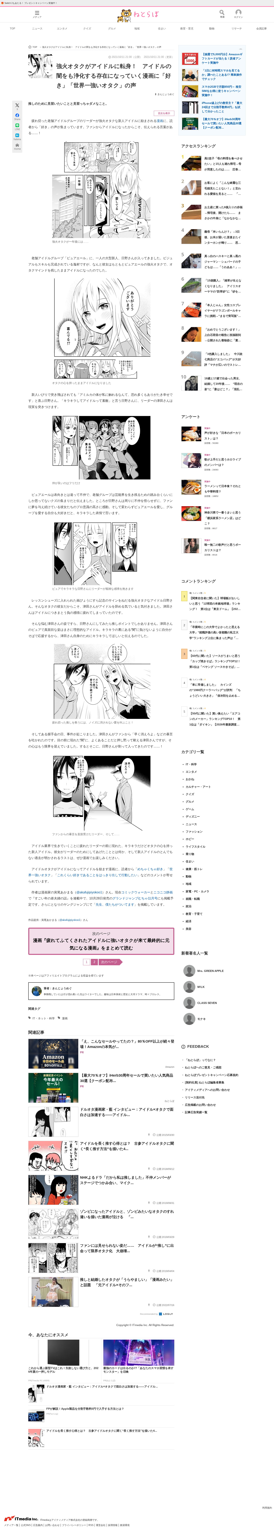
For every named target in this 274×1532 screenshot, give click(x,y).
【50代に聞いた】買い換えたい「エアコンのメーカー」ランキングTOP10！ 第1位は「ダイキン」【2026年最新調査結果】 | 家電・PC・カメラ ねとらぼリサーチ (215, 724)
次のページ (109, 962)
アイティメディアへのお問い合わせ (205, 1089)
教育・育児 (186, 28)
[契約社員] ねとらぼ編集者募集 (202, 1082)
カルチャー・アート (198, 786)
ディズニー (193, 816)
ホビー (190, 839)
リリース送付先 (193, 1097)
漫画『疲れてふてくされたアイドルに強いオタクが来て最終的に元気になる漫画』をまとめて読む (101, 944)
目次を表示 (164, 113)
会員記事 (261, 28)
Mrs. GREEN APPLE (210, 970)
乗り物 (190, 854)
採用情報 (113, 1525)
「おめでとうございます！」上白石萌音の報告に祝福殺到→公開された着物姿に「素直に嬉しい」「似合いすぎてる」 (222, 340)
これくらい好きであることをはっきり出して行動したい (97, 875)
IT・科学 (191, 764)
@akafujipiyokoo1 (89, 892)
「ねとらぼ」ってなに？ (198, 1060)
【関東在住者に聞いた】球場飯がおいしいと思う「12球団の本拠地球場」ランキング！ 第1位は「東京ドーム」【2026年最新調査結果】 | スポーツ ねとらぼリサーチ (214, 609)
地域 (137, 28)
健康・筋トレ (194, 869)
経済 (188, 921)
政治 (188, 906)
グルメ (112, 28)
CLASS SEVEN (207, 1003)
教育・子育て (194, 913)
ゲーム (190, 809)
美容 (188, 928)
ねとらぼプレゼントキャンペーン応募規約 (209, 1075)
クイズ (87, 28)
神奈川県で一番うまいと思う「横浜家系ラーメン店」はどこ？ (222, 518)
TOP (12, 28)
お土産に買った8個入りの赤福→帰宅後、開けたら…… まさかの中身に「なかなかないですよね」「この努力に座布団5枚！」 (223, 218)
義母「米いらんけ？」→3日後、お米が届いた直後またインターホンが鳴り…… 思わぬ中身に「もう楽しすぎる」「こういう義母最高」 (222, 242)
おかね (190, 779)
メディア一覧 (11, 1525)
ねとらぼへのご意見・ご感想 (201, 1067)
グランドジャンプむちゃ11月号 (135, 898)
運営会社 (101, 1525)
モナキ (201, 1019)
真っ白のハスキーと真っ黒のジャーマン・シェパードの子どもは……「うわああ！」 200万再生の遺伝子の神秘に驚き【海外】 (222, 266)
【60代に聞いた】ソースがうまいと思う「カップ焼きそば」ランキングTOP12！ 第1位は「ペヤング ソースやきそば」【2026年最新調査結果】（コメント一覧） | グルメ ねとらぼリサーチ (216, 666)
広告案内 (38, 1525)
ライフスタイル (195, 846)
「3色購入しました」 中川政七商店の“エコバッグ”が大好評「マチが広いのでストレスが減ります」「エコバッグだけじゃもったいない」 (223, 364)
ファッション (194, 831)
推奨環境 (125, 1525)
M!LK (201, 987)
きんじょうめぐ (165, 94)
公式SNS (26, 1525)
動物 (211, 28)
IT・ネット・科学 (43, 1018)
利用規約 (267, 1507)
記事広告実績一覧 (194, 1112)
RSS (91, 1525)
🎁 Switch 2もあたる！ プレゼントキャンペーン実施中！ (29, 3)
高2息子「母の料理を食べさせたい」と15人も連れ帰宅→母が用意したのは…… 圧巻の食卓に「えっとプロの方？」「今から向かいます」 (223, 169)
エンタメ (62, 28)
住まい (162, 28)
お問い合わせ (52, 1525)
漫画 (160, 121)
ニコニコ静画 (163, 892)
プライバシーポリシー (74, 1525)
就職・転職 (193, 898)
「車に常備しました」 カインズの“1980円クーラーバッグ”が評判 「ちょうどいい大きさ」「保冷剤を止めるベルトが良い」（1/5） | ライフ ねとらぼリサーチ (215, 695)
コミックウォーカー (135, 892)
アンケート (190, 417)
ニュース (37, 28)
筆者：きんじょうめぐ (58, 988)
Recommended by (149, 1314)
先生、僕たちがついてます (115, 904)
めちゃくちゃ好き (150, 869)
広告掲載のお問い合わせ (198, 1104)
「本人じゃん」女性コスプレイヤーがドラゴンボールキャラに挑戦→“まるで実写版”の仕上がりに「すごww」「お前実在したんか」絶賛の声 (223, 316)
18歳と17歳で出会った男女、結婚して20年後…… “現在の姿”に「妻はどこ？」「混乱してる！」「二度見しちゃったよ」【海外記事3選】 (223, 389)
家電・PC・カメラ (197, 891)
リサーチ (236, 28)
